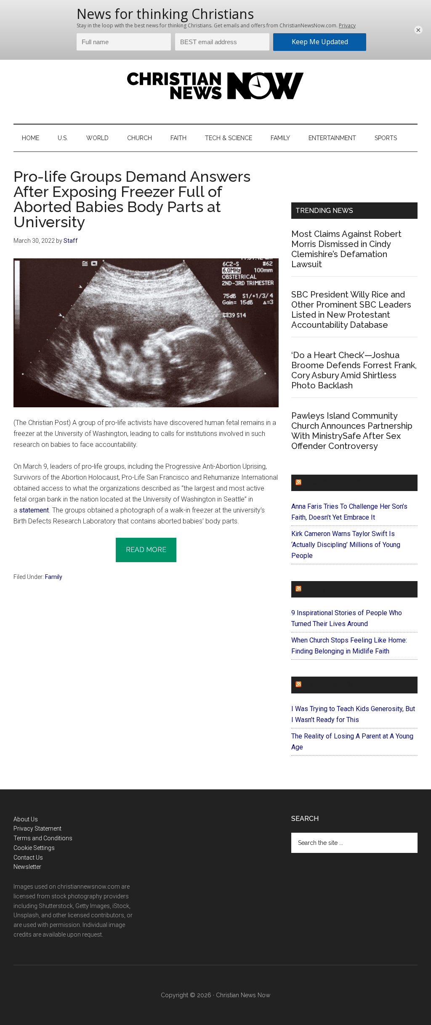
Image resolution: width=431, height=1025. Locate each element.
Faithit (316, 589)
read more (146, 550)
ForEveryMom (329, 685)
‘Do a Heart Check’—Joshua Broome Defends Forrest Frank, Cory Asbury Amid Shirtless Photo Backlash (354, 370)
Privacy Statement (37, 828)
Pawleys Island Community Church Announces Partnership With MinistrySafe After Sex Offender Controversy (351, 431)
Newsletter (27, 866)
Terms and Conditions (42, 838)
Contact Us (28, 857)
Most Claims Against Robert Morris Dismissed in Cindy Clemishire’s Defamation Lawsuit (346, 249)
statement (34, 510)
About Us (25, 819)
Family (53, 577)
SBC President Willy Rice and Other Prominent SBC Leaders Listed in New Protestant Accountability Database (351, 309)
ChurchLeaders (333, 483)
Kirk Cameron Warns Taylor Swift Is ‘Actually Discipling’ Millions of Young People (345, 545)
